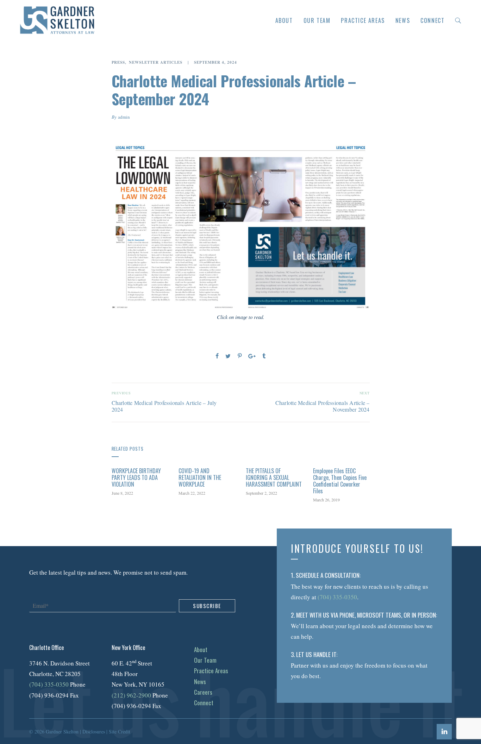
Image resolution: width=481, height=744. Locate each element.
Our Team (317, 20)
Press (118, 62)
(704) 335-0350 (49, 684)
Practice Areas (363, 20)
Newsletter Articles (155, 62)
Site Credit (119, 731)
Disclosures (93, 731)
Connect (432, 20)
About (284, 20)
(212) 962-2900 (131, 695)
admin (124, 117)
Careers (203, 692)
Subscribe (207, 605)
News (402, 20)
